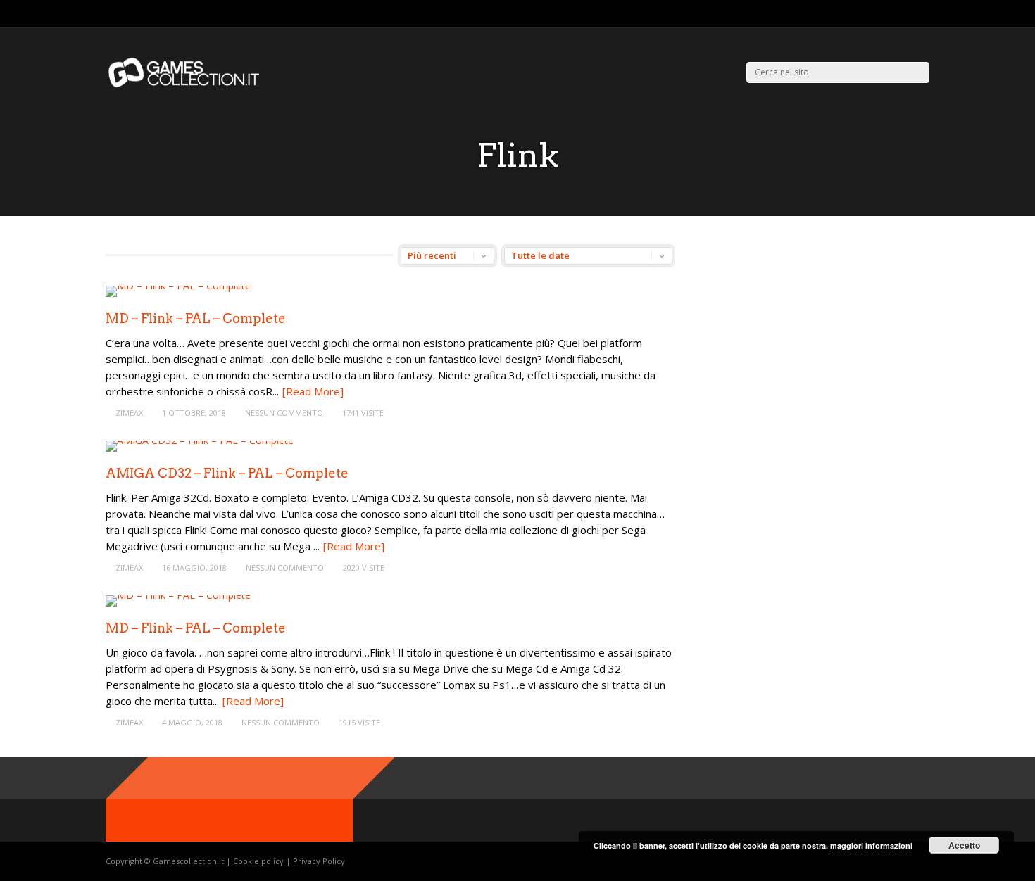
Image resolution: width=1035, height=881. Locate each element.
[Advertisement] (815, 342)
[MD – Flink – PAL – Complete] (178, 285)
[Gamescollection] (185, 85)
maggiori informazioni (871, 845)
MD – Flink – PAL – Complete (196, 318)
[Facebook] (908, 14)
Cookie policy (259, 861)
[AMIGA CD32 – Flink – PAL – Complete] (200, 440)
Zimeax (129, 412)
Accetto (964, 845)
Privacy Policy (319, 861)
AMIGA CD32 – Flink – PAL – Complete (227, 473)
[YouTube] (925, 14)
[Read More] (313, 391)
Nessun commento (284, 412)
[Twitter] (890, 14)
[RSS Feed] (873, 14)
